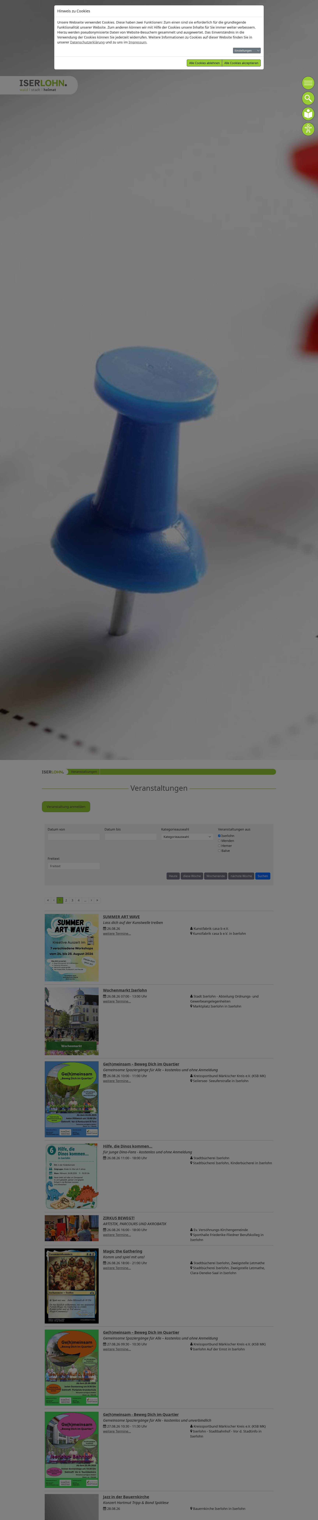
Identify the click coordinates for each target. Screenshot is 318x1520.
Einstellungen (243, 50)
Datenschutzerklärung (87, 42)
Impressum (137, 42)
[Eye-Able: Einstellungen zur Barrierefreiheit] (308, 129)
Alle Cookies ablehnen (204, 63)
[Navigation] (308, 83)
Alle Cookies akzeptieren (241, 63)
